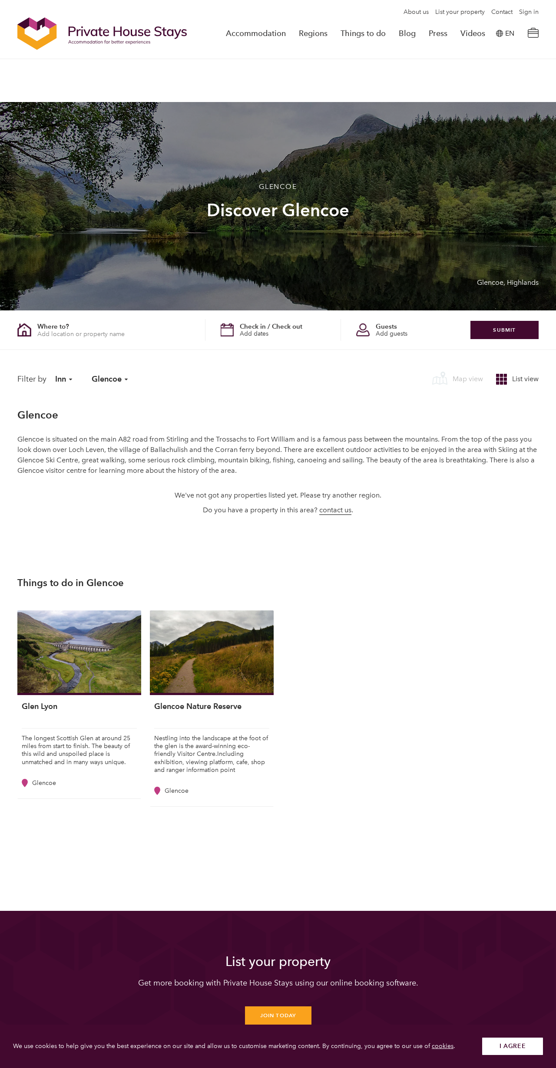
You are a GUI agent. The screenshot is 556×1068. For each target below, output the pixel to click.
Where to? (53, 326)
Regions (313, 33)
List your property (460, 12)
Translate (500, 77)
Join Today (278, 1015)
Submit (504, 329)
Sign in (529, 12)
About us (416, 12)
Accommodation (256, 33)
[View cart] (533, 34)
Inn (60, 378)
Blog (407, 33)
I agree (513, 1046)
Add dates (254, 333)
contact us (335, 510)
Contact (502, 12)
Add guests (391, 333)
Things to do (363, 33)
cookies (442, 1046)
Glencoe (107, 378)
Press (438, 33)
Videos (472, 33)
